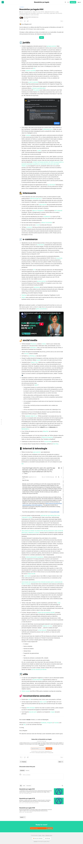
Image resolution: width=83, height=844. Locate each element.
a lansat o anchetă (30, 70)
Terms (43, 835)
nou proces (59, 258)
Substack (35, 841)
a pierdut (28, 135)
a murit (37, 225)
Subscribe (73, 2)
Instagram (49, 722)
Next (60, 761)
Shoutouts (33, 344)
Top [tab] (21, 785)
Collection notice (48, 835)
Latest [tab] (24, 785)
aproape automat (51, 46)
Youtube (56, 722)
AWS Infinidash (31, 707)
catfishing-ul (32, 356)
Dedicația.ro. (33, 347)
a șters (39, 150)
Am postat (36, 90)
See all (21, 817)
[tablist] (24, 770)
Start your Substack (38, 838)
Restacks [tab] (27, 770)
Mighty (23, 297)
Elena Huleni (36, 802)
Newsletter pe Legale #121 (27, 789)
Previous (24, 761)
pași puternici (37, 452)
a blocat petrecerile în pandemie (34, 557)
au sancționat (51, 184)
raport (36, 385)
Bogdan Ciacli (35, 17)
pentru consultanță (41, 308)
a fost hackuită (42, 630)
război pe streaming (47, 437)
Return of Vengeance (38, 210)
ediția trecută (31, 573)
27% (34, 269)
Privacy (40, 835)
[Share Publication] (68, 2)
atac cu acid (43, 701)
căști (29, 699)
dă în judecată (58, 210)
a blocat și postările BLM (38, 88)
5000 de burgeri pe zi (36, 198)
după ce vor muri (47, 626)
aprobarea (37, 287)
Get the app (47, 838)
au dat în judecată (33, 82)
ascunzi (26, 353)
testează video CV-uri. (31, 416)
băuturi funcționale (47, 222)
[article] (41, 792)
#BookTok (45, 431)
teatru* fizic (34, 362)
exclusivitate (47, 441)
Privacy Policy (50, 752)
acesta (38, 360)
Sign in (79, 2)
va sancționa (40, 244)
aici (34, 68)
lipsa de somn (33, 712)
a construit (29, 227)
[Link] (18, 42)
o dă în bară (27, 576)
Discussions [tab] (28, 785)
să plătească (46, 216)
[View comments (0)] (25, 21)
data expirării (42, 204)
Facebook (43, 722)
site (25, 724)
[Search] (65, 2)
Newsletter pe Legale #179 (27, 798)
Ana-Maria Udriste (27, 17)
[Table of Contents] (1, 422)
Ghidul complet (26, 691)
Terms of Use (47, 751)
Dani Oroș (55, 444)
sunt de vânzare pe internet (38, 669)
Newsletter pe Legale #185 (27, 808)
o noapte (52, 712)
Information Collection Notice (41, 752)
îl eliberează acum (48, 129)
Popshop (24, 295)
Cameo (44, 344)
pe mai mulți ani (41, 281)
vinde (58, 602)
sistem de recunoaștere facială (46, 612)
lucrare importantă (38, 679)
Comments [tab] (22, 770)
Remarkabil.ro (25, 429)
